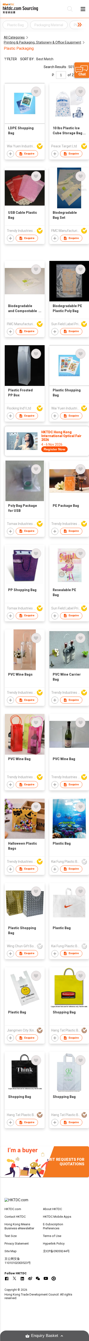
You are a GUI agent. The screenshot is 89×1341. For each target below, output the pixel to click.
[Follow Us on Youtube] (46, 1278)
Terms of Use (52, 1236)
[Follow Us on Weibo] (30, 1278)
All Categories (14, 37)
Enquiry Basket (44, 1335)
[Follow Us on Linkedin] (22, 1278)
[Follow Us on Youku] (54, 1278)
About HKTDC (52, 1209)
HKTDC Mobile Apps (57, 1216)
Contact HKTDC (15, 1216)
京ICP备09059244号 (56, 1251)
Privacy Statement (17, 1243)
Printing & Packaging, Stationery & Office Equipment (42, 42)
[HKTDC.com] (45, 1202)
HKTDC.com (13, 1209)
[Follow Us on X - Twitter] (14, 1278)
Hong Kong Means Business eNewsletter (19, 1226)
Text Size (11, 1236)
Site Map (11, 1251)
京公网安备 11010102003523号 (18, 1261)
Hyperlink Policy (54, 1243)
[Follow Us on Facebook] (7, 1278)
